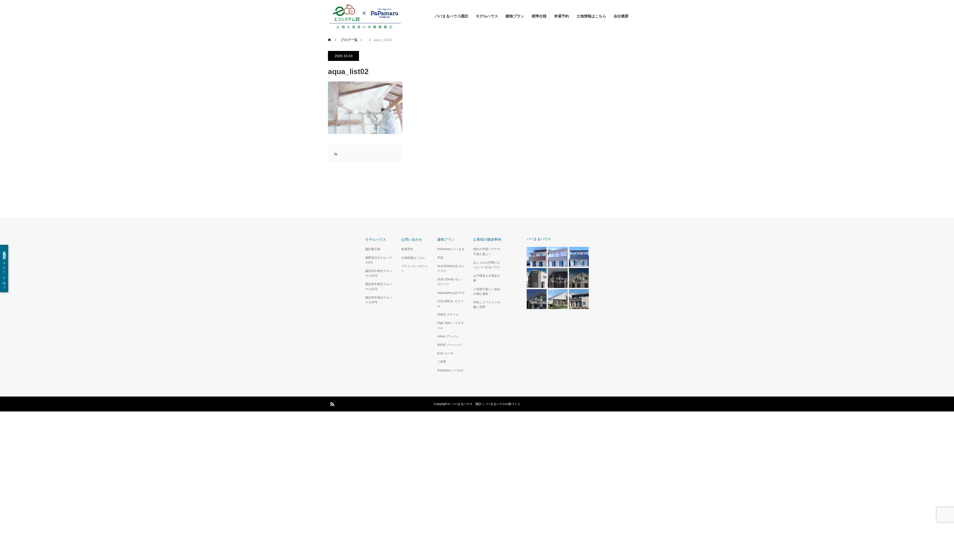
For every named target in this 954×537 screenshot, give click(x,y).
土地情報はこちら (591, 16)
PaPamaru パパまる (450, 249)
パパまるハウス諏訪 (451, 16)
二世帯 (441, 361)
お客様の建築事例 (487, 239)
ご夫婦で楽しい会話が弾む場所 (486, 291)
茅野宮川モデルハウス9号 (378, 260)
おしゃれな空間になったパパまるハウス (486, 265)
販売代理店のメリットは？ (4, 269)
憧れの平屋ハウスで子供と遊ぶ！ (486, 251)
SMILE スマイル (448, 314)
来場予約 (561, 16)
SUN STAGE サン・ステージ (450, 282)
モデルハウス (487, 16)
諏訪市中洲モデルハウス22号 (378, 273)
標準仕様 (539, 16)
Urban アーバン (447, 336)
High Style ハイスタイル (450, 325)
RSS (331, 403)
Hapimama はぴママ (451, 293)
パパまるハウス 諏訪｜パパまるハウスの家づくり (486, 404)
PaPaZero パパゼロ (450, 370)
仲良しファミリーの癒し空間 (486, 305)
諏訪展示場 (372, 249)
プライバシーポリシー (414, 269)
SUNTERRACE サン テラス (451, 269)
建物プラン (515, 16)
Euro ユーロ (445, 353)
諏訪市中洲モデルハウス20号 (378, 300)
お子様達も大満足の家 (486, 278)
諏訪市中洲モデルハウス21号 (378, 286)
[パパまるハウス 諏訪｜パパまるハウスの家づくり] (365, 16)
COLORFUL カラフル (450, 304)
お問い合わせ (411, 239)
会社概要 (621, 16)
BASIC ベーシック (449, 345)
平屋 (440, 258)
